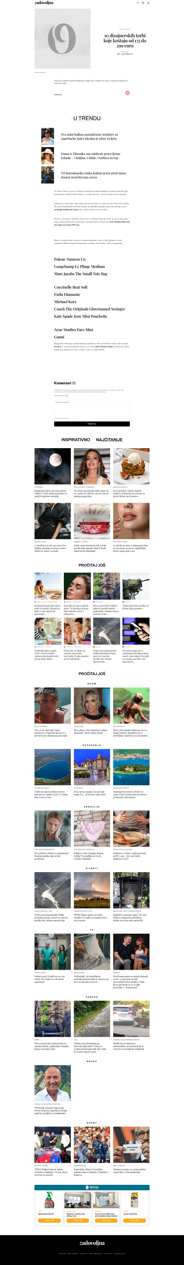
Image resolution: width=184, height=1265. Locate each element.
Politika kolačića (119, 1253)
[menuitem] (143, 3)
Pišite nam (62, 1253)
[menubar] (143, 3)
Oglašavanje (107, 1253)
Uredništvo (84, 1253)
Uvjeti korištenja (72, 1253)
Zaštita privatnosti (95, 1253)
